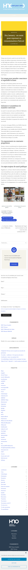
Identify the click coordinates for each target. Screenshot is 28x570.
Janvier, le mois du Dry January (7, 206)
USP (3, 452)
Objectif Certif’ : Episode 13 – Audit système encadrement (14, 361)
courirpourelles (5, 387)
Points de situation (5, 486)
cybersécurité (5, 396)
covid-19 (3, 389)
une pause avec (5, 450)
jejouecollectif (5, 416)
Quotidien (3, 495)
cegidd (3, 373)
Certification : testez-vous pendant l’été (9, 357)
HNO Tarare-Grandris (7, 217)
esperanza (4, 404)
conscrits (4, 385)
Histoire (3, 480)
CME (3, 383)
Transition (3, 499)
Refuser (14, 563)
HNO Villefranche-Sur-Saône (9, 220)
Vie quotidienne (4, 509)
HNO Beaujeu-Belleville (6, 331)
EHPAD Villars (5, 400)
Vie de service (4, 505)
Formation (3, 478)
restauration (4, 441)
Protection (3, 490)
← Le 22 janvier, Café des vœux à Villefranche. (7, 227)
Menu (14, 15)
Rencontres (3, 497)
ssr (2, 443)
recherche (4, 439)
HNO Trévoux (4, 327)
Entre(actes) (4, 402)
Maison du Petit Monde (7, 420)
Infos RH (3, 482)
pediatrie (4, 433)
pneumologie (4, 435)
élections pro (4, 458)
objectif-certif (5, 429)
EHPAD (3, 398)
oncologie (4, 431)
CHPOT (3, 381)
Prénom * (3, 294)
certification (4, 379)
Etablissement (4, 300)
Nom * (2, 287)
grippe (3, 408)
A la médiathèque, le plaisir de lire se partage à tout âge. (13, 359)
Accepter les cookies (14, 559)
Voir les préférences (14, 566)
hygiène (3, 410)
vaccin (3, 454)
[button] (26, 552)
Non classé (3, 484)
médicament (4, 427)
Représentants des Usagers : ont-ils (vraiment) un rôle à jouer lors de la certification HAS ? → (21, 228)
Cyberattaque (4, 474)
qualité (3, 437)
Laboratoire (4, 418)
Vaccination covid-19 (5, 503)
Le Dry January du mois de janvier (20, 206)
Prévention (14, 32)
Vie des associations (5, 507)
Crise (2, 472)
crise (3, 391)
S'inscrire (14, 264)
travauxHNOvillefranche (7, 445)
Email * (2, 281)
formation (4, 406)
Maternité (4, 425)
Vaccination (3, 501)
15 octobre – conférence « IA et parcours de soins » (12, 355)
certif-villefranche (6, 377)
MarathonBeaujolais (6, 423)
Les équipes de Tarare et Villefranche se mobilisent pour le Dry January (6, 212)
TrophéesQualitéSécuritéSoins (8, 447)
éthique (3, 460)
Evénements (3, 476)
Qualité (2, 492)
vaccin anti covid (5, 456)
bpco (3, 371)
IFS (2, 412)
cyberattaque (4, 394)
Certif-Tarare (4, 375)
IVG (3, 414)
